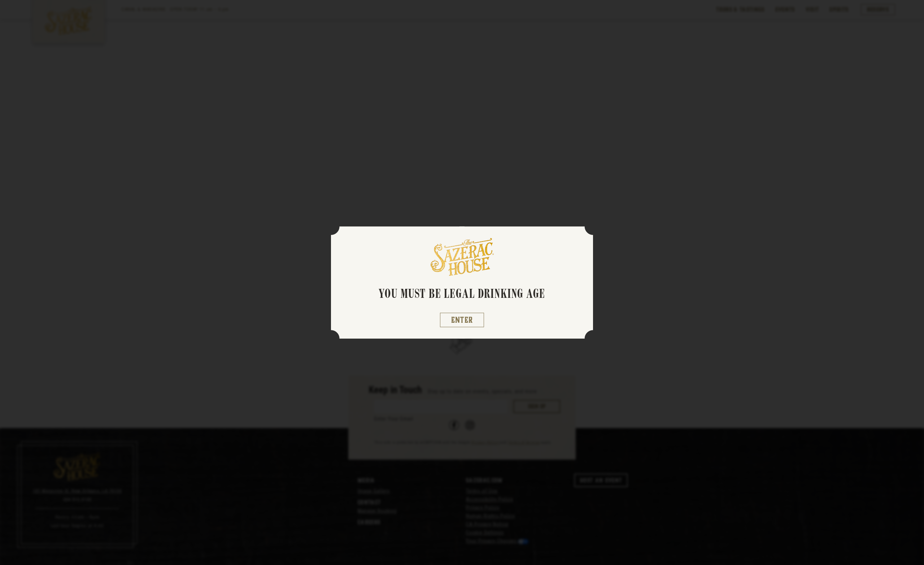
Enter (462, 319)
